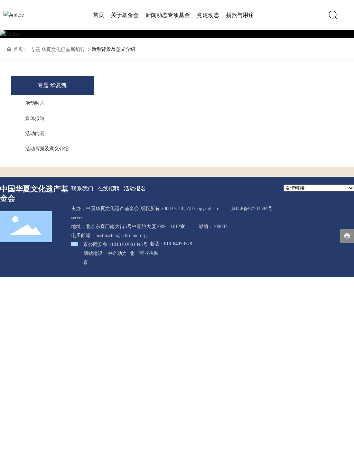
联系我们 (82, 188)
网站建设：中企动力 (105, 253)
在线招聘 (108, 188)
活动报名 (135, 188)
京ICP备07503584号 (251, 208)
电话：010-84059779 (170, 243)
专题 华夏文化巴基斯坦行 (57, 49)
